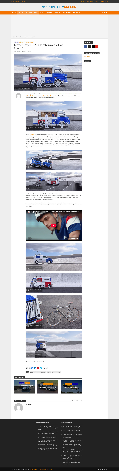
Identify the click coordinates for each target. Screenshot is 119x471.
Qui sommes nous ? (90, 1)
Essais (41, 12)
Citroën (32, 134)
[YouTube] (96, 46)
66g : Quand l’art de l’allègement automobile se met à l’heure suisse (48, 432)
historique (43, 372)
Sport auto (57, 12)
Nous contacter (104, 1)
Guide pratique (67, 12)
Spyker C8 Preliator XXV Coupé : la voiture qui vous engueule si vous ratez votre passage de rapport (72, 457)
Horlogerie (49, 12)
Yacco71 (19, 100)
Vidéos (31, 42)
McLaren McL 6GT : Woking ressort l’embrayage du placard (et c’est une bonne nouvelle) (71, 462)
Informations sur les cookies (45, 469)
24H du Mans (68, 384)
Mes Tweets (87, 56)
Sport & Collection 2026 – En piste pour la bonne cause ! (47, 436)
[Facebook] (85, 46)
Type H (53, 372)
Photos (49, 372)
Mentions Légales (34, 469)
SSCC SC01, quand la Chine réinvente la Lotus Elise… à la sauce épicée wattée (48, 428)
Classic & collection (31, 12)
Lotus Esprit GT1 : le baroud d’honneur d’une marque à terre (48, 386)
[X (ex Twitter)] (89, 46)
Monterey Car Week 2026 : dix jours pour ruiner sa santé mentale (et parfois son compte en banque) (72, 451)
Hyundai (27, 383)
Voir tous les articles (75, 400)
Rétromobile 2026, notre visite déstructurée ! (47, 449)
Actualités (20, 12)
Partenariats (97, 1)
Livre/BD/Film (76, 12)
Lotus (51, 384)
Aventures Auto (41, 436)
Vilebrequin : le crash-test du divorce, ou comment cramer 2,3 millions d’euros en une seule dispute (72, 436)
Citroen (21, 42)
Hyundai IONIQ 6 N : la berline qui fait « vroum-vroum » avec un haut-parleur (24, 386)
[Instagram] (93, 46)
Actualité (16, 42)
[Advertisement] (59, 25)
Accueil (82, 1)
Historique (27, 42)
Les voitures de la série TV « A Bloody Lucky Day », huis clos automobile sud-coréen (72, 445)
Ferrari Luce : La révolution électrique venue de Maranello (48, 444)
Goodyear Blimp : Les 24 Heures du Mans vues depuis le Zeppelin (71, 386)
